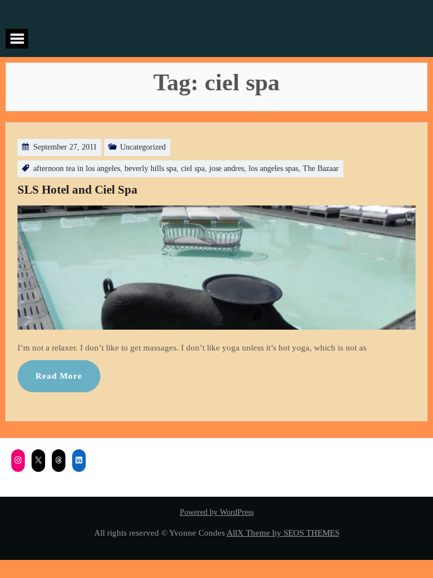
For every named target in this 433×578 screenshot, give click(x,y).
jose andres (226, 168)
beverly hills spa (150, 168)
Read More (59, 375)
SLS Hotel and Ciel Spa (77, 189)
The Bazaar (321, 168)
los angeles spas (273, 168)
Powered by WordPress (217, 512)
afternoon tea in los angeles (76, 168)
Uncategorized (143, 147)
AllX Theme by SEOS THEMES (283, 532)
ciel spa (193, 168)
